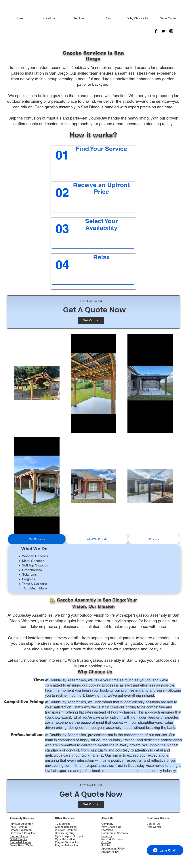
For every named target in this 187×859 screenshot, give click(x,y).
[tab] (37, 539)
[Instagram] (171, 31)
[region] (93, 163)
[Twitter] (163, 31)
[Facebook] (155, 31)
